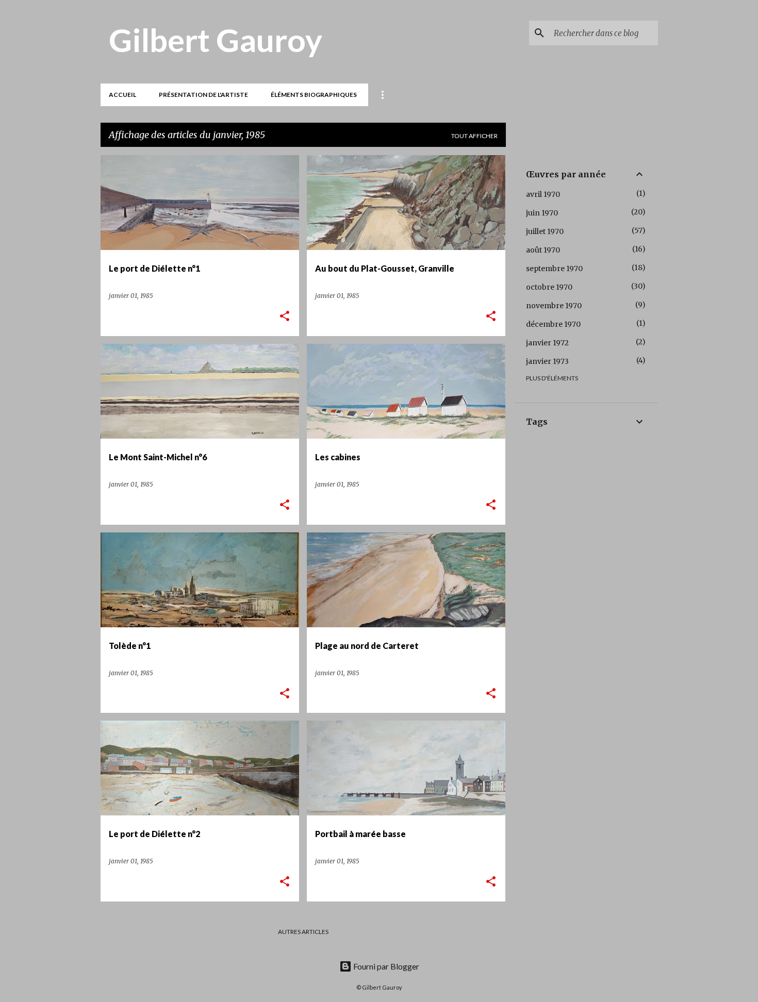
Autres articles (303, 932)
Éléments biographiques (314, 94)
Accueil (122, 94)
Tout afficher (474, 136)
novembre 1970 (554, 305)
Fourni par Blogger (385, 966)
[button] (284, 317)
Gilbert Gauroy (215, 40)
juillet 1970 (545, 231)
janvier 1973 (547, 361)
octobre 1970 (549, 287)
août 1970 (543, 250)
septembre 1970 (554, 268)
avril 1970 (543, 194)
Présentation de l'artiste (203, 94)
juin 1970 (542, 213)
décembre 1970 (553, 324)
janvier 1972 (547, 342)
